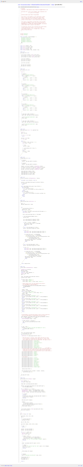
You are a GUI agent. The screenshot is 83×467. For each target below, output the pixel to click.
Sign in (81, 1)
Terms (11, 465)
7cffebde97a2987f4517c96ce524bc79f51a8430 (40, 4)
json (81, 465)
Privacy (8, 465)
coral (19, 4)
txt (79, 465)
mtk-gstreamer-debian (25, 4)
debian (53, 4)
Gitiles (6, 465)
